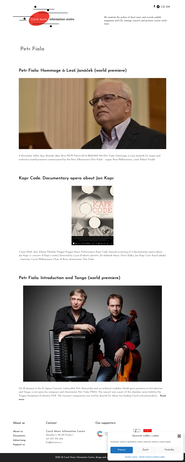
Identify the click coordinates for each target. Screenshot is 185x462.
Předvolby (169, 450)
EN (168, 7)
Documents (19, 435)
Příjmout (122, 450)
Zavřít (146, 450)
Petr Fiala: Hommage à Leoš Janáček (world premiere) (73, 70)
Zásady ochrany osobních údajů (152, 457)
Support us (19, 444)
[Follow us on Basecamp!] (158, 6)
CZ (162, 7)
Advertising (19, 440)
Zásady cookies (131, 457)
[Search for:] (147, 6)
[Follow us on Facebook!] (154, 6)
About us (18, 431)
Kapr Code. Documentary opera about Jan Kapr (66, 178)
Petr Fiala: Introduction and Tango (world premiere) (69, 278)
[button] (179, 435)
